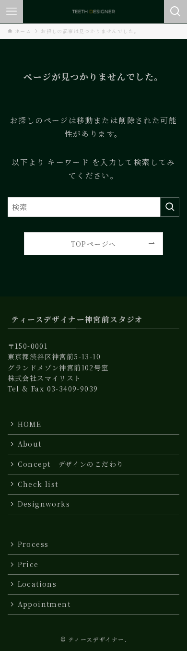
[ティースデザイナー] (93, 11)
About (30, 444)
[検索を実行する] (169, 207)
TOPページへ (94, 244)
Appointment (44, 604)
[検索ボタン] (175, 11)
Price (28, 564)
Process (37, 544)
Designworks (44, 504)
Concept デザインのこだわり (71, 464)
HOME (30, 424)
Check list (38, 484)
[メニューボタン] (11, 11)
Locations (37, 584)
